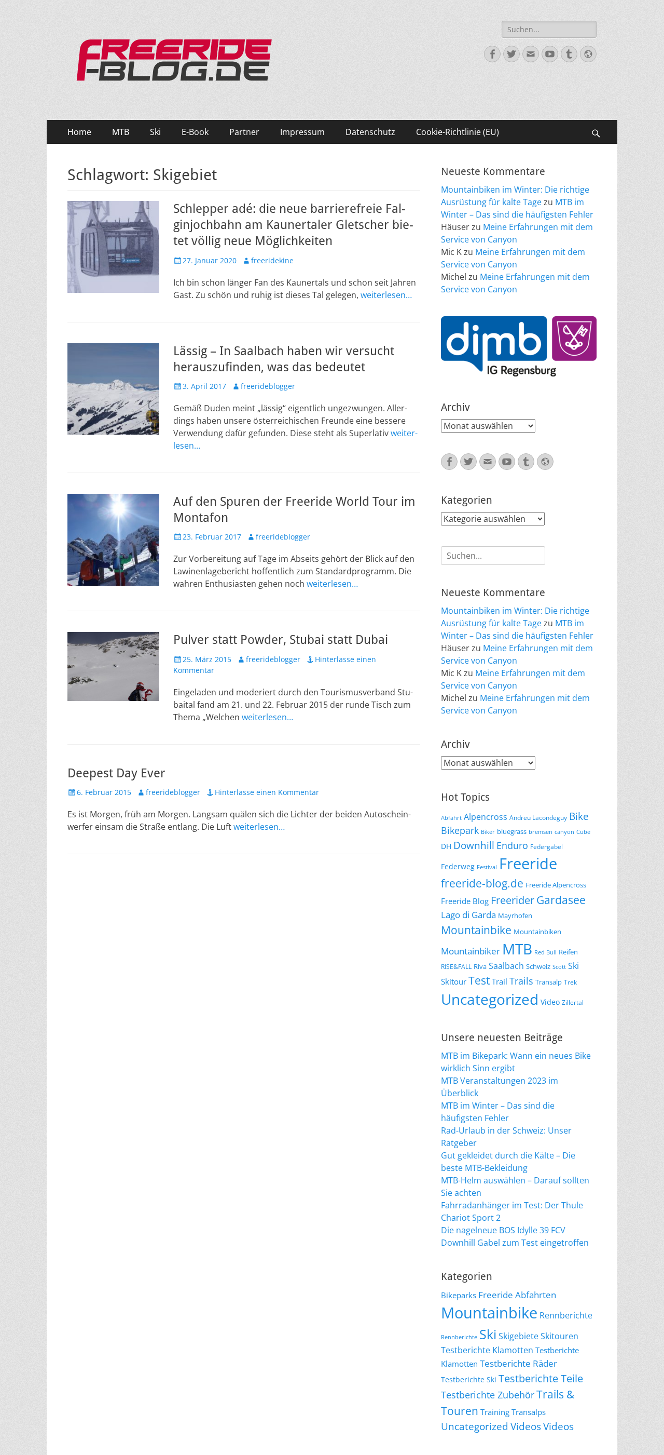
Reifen (568, 951)
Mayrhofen (515, 915)
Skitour (453, 981)
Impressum (302, 132)
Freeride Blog (465, 901)
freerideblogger (268, 386)
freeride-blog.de (482, 883)
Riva (480, 966)
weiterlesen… (386, 295)
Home (79, 132)
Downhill (473, 845)
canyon (564, 832)
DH (446, 846)
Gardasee (561, 899)
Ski (155, 132)
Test (479, 980)
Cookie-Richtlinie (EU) (457, 132)
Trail (499, 981)
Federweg (458, 866)
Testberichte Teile (541, 1378)
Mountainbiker (470, 951)
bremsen (540, 832)
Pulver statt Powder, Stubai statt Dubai (280, 639)
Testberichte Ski (468, 1379)
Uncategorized (489, 999)
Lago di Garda (468, 915)
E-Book (195, 132)
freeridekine (272, 260)
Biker (488, 832)
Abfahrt (451, 817)
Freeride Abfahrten (517, 1295)
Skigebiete (518, 1336)
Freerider (512, 900)
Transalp (548, 982)
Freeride (528, 863)
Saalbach (506, 966)
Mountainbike (476, 929)
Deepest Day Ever (116, 773)
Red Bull (545, 952)
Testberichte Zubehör (487, 1395)
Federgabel (546, 846)
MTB (120, 132)
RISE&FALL (456, 966)
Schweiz (538, 966)
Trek (570, 982)
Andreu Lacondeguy (538, 817)
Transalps (528, 1412)
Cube (583, 832)
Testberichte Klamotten (487, 1350)
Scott (559, 967)
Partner (244, 132)
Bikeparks (458, 1295)
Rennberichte (566, 1315)
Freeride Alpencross (555, 885)
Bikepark (460, 830)
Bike (579, 816)
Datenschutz (370, 132)
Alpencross (485, 817)
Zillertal (573, 1002)
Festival (487, 867)
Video (550, 1002)
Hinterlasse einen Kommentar (267, 792)
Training (494, 1412)
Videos (525, 1426)
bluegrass (512, 831)
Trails (521, 981)
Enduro (512, 845)
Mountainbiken (537, 931)
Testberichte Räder (518, 1363)
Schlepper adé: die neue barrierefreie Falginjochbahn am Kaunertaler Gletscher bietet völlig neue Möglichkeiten (293, 224)
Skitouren (559, 1336)
